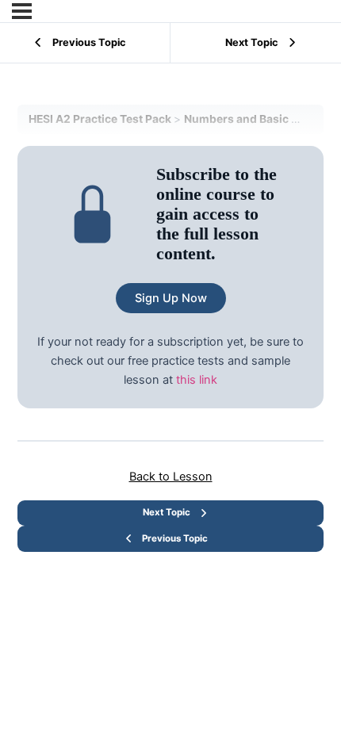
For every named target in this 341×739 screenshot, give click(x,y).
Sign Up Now (171, 298)
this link (196, 380)
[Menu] (22, 11)
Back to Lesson (171, 476)
